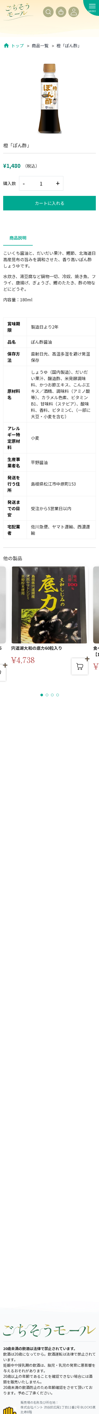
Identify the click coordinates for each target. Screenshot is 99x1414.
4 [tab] (58, 695)
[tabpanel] (49, 625)
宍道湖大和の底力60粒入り (36, 648)
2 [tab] (47, 695)
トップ (17, 45)
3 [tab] (52, 695)
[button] (48, 12)
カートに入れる (49, 203)
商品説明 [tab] (18, 237)
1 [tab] (42, 695)
